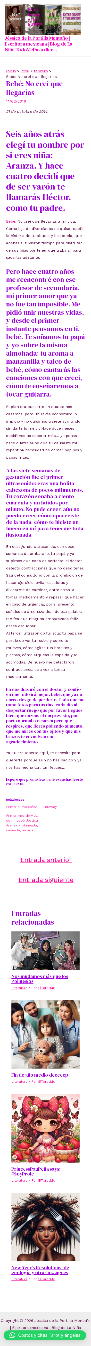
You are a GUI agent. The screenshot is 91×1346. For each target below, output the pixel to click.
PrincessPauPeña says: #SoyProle (35, 1171)
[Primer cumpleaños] (24, 806)
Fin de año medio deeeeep (39, 1074)
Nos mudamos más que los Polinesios (39, 979)
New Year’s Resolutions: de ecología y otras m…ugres (40, 1270)
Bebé (10, 221)
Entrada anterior (46, 859)
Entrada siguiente (46, 879)
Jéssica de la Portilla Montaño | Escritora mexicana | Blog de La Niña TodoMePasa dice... (38, 44)
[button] (45, 1335)
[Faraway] (61, 806)
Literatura (19, 988)
